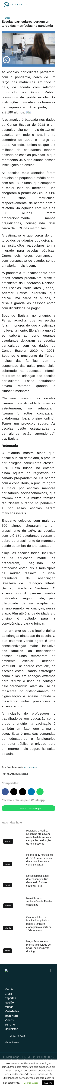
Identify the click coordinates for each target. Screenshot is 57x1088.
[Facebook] (13, 1046)
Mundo (9, 1007)
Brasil (7, 18)
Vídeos (9, 1020)
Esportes (10, 998)
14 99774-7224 (17, 1035)
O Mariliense (30, 767)
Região (9, 1002)
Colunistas (11, 1029)
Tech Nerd (11, 1015)
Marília (9, 989)
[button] (5, 791)
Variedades (12, 1011)
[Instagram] (7, 1046)
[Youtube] (19, 1046)
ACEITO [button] (48, 1083)
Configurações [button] (31, 1083)
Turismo (10, 1024)
